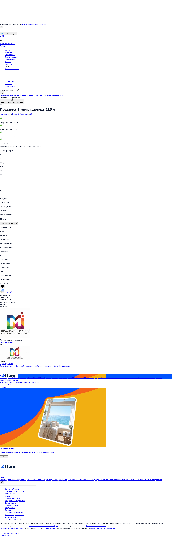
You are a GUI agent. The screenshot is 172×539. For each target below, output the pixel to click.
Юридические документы (14, 491)
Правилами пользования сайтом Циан (43, 526)
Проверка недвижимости (14, 515)
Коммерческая (10, 59)
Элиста (15, 114)
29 (31, 114)
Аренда (7, 50)
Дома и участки (11, 57)
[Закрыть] (1, 27)
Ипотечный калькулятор (14, 512)
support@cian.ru (51, 528)
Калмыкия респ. (5, 114)
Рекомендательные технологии (103, 528)
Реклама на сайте (11, 505)
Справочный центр (12, 489)
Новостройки (10, 55)
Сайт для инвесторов (13, 519)
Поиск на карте (10, 493)
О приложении (5, 535)
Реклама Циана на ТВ (13, 498)
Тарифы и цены (10, 503)
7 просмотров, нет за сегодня (12, 102)
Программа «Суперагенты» (15, 501)
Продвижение (10, 508)
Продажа (8, 52)
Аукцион (8, 496)
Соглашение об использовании (34, 24)
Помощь (8, 510)
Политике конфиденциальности (12, 528)
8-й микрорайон (23, 114)
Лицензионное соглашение (96, 526)
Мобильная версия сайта (9, 533)
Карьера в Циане (11, 517)
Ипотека (8, 62)
